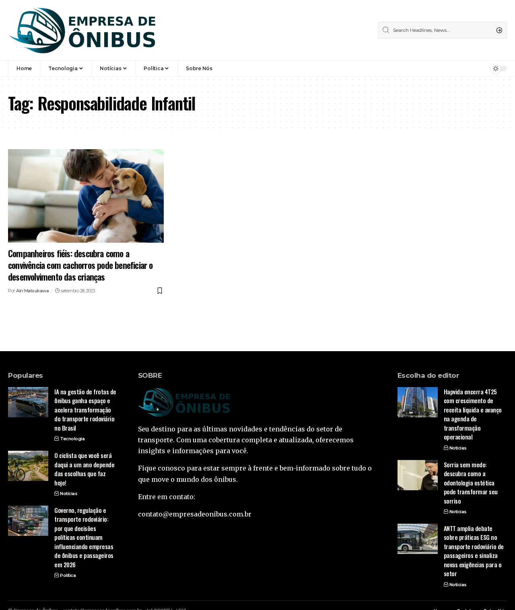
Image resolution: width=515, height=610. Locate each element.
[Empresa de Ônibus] (82, 30)
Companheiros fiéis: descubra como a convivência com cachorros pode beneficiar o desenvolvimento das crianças (80, 265)
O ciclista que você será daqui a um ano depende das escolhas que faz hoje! (84, 469)
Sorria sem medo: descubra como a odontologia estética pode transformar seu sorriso (471, 482)
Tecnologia (72, 438)
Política (68, 575)
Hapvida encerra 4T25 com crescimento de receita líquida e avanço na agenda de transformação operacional (473, 414)
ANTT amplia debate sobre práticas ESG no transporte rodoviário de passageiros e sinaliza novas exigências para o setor (474, 551)
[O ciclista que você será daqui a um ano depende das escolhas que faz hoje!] (28, 466)
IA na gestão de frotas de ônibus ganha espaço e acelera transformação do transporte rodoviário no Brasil (85, 409)
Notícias (68, 493)
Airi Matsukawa (32, 291)
